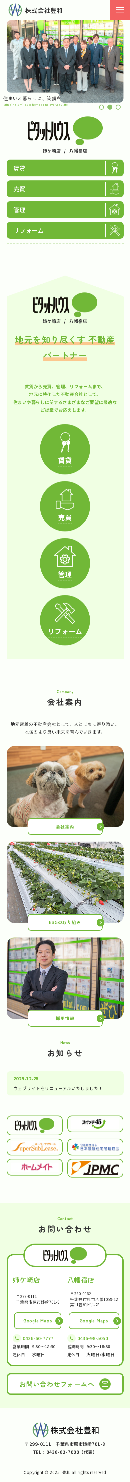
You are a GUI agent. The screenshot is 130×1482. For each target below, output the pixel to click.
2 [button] (109, 107)
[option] (65, 61)
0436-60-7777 (38, 1338)
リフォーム (28, 230)
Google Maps (37, 1320)
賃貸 (19, 168)
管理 (19, 209)
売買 (19, 188)
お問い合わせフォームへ (57, 1384)
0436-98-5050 (92, 1338)
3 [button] (118, 107)
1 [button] (101, 107)
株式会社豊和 (44, 10)
